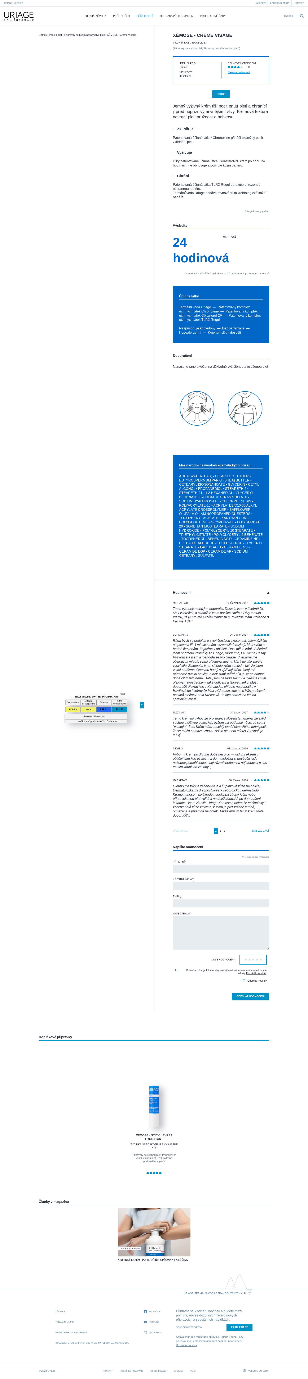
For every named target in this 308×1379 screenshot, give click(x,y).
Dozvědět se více (256, 973)
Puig (193, 1371)
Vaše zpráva (182, 913)
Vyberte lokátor (258, 1371)
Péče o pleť (145, 16)
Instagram (155, 1332)
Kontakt (299, 3)
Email (177, 896)
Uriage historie (13, 3)
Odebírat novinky (257, 980)
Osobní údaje (158, 1371)
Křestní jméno (183, 879)
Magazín (260, 3)
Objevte (154, 1117)
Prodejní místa (280, 3)
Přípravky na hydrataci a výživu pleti (84, 34)
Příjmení (179, 862)
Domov (43, 34)
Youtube (154, 1322)
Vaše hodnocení (223, 959)
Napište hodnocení (239, 72)
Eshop (221, 94)
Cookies (178, 1371)
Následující (260, 830)
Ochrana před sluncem (176, 16)
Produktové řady (213, 16)
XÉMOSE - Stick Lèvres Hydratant (154, 1137)
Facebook (155, 1311)
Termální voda (96, 16)
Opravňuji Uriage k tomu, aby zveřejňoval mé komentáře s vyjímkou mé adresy (226, 972)
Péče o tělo (121, 16)
